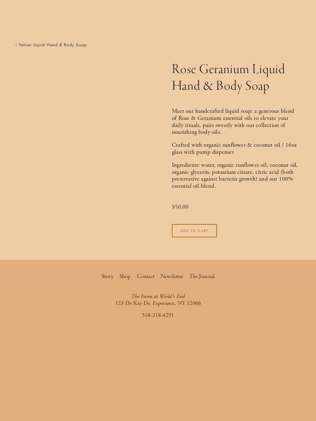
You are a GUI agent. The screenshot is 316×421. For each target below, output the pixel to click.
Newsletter (171, 276)
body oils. (209, 132)
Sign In (23, 19)
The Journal (201, 276)
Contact (145, 276)
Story (107, 276)
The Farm (271, 19)
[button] (194, 230)
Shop (295, 19)
